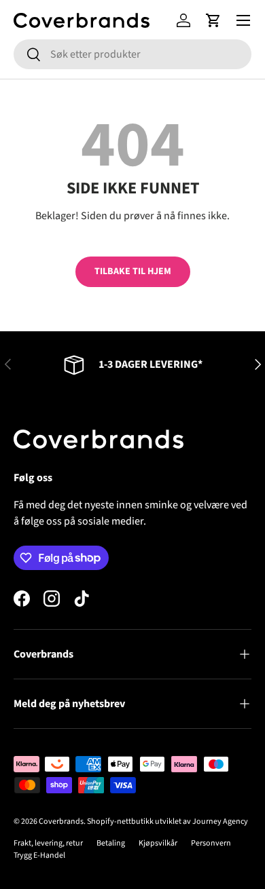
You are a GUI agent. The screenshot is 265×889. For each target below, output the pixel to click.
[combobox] (132, 54)
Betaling (110, 843)
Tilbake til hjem (132, 271)
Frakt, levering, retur (48, 843)
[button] (213, 20)
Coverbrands (61, 821)
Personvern (211, 843)
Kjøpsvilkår (158, 843)
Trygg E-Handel (39, 855)
